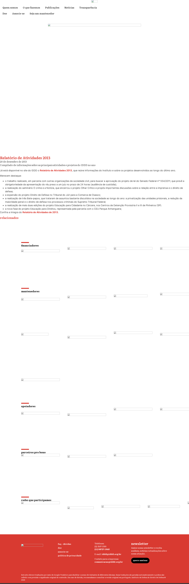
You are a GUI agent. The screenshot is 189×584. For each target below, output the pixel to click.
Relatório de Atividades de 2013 (40, 212)
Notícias (69, 7)
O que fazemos (31, 7)
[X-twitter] (101, 568)
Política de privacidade (70, 555)
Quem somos (10, 7)
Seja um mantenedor (42, 13)
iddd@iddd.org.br (111, 554)
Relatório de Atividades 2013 (56, 170)
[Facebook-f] (111, 568)
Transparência (88, 7)
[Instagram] (96, 568)
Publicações (52, 7)
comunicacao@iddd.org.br (108, 561)
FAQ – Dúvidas (64, 543)
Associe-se (18, 13)
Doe (5, 13)
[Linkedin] (106, 568)
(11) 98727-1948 (102, 549)
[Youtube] (116, 568)
